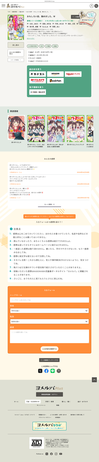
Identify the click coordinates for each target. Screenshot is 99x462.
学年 (12, 305)
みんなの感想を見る (15, 53)
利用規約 (57, 417)
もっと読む (48, 204)
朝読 (55, 46)
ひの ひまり (34, 24)
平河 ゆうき (59, 24)
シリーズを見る (15, 60)
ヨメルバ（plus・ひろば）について (25, 414)
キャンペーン (41, 405)
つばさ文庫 (29, 11)
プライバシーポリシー (45, 417)
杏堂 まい (56, 26)
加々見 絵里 (34, 26)
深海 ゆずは (47, 24)
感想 (12, 327)
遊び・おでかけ (83, 402)
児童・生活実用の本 (32, 402)
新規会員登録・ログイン (50, 394)
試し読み (16, 45)
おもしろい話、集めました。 (41, 11)
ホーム (16, 402)
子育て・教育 (49, 402)
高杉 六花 (71, 24)
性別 (12, 316)
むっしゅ (45, 26)
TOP (9, 11)
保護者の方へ (42, 414)
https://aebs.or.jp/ (63, 446)
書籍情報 (14, 11)
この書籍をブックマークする (50, 360)
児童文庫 (21, 11)
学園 (48, 46)
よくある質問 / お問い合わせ (58, 414)
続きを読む (31, 38)
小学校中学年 (33, 46)
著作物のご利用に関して (77, 414)
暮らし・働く (66, 402)
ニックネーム (16, 295)
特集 (57, 405)
